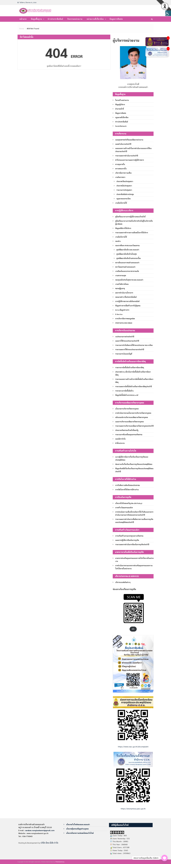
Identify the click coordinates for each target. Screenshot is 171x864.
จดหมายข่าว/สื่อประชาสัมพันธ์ (126, 297)
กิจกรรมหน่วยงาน (74, 19)
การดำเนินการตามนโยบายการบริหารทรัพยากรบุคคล (133, 413)
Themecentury (59, 862)
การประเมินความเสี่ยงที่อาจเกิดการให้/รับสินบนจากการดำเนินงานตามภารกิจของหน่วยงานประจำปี (134, 513)
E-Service (118, 314)
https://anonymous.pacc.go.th (133, 808)
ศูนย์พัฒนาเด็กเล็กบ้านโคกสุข (126, 254)
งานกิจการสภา (120, 177)
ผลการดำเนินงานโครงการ (124, 293)
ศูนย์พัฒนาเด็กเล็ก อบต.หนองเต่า (127, 250)
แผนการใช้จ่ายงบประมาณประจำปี (127, 341)
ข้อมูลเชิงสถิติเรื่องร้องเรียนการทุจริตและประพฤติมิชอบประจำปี (134, 470)
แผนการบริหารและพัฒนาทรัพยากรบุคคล (129, 422)
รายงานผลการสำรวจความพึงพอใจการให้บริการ (131, 233)
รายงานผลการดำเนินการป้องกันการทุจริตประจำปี (132, 544)
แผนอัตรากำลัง (120, 439)
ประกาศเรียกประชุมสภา (124, 181)
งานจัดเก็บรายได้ (121, 203)
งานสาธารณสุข (120, 275)
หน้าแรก (23, 19)
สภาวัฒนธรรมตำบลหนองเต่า (125, 267)
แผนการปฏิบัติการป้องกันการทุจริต (127, 540)
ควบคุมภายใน (120, 164)
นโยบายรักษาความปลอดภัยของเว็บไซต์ (80, 833)
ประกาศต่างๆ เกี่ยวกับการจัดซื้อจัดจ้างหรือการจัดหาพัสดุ (133, 373)
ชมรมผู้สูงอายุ (120, 288)
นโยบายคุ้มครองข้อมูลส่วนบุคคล (77, 829)
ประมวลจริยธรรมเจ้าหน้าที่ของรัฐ (126, 430)
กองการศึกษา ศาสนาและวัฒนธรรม (127, 245)
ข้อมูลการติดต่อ (116, 19)
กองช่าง (118, 241)
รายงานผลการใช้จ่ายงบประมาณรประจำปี (129, 349)
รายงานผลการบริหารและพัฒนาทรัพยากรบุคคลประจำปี (134, 426)
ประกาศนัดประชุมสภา (124, 186)
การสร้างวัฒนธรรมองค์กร (124, 508)
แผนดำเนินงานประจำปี (123, 144)
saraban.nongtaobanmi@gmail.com (40, 830)
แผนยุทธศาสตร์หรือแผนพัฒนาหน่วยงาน (129, 140)
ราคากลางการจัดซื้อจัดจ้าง (124, 391)
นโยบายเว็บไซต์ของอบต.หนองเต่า (78, 824)
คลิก (133, 629)
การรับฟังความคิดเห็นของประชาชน (127, 485)
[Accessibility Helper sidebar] (168, 13)
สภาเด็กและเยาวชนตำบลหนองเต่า (127, 263)
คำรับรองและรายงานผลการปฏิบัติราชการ (129, 160)
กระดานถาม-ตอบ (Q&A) (123, 323)
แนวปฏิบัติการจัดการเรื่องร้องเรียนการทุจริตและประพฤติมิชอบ (131, 458)
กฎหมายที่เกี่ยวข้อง (121, 117)
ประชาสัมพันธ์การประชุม (125, 194)
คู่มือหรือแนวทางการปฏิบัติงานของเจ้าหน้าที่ (130, 217)
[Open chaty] (164, 858)
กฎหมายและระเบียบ (123, 199)
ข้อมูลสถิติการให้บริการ (123, 228)
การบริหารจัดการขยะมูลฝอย (125, 318)
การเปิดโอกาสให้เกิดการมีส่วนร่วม (127, 489)
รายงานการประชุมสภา (124, 190)
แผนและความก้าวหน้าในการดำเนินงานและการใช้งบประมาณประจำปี (133, 149)
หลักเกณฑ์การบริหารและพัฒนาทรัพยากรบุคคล (131, 417)
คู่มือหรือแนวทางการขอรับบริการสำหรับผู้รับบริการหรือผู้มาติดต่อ (134, 222)
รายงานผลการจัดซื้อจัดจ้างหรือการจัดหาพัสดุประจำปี (133, 386)
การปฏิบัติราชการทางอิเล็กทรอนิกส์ (127, 301)
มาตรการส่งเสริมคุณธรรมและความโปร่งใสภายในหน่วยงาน (134, 559)
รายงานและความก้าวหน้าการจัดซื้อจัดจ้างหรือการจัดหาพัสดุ (134, 380)
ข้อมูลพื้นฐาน (36, 19)
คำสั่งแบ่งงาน (120, 443)
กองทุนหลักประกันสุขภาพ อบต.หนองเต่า (129, 280)
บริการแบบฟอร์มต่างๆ (123, 582)
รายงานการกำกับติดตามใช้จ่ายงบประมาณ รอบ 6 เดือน (134, 345)
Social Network (121, 126)
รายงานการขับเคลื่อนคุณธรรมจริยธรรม (128, 434)
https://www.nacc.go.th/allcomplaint (133, 746)
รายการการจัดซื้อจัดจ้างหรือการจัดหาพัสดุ (129, 367)
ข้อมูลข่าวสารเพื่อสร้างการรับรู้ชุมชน (127, 306)
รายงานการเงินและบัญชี (123, 354)
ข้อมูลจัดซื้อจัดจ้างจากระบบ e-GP (126, 395)
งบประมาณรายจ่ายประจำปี (124, 337)
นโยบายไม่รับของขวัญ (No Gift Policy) (128, 503)
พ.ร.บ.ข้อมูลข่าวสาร (122, 310)
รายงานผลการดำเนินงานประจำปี (126, 156)
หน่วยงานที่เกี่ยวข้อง (95, 19)
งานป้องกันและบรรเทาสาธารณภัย (127, 271)
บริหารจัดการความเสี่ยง (123, 173)
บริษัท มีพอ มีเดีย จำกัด (49, 843)
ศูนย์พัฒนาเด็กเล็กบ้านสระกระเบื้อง (128, 258)
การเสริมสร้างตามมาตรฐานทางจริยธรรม (129, 536)
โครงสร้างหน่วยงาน (122, 100)
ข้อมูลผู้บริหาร (120, 104)
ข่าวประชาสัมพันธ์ (55, 19)
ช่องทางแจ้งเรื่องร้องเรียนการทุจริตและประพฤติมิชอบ (133, 464)
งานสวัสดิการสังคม (122, 284)
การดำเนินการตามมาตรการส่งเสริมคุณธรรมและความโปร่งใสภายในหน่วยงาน (134, 567)
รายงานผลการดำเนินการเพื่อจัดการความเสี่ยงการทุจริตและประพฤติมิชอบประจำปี (134, 520)
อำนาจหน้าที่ (119, 109)
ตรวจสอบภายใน (121, 169)
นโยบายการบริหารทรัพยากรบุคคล (127, 409)
